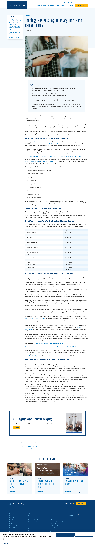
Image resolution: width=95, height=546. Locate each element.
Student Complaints (52, 523)
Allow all (65, 534)
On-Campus (31, 528)
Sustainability (12, 529)
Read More (12, 491)
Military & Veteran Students (34, 521)
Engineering (12, 521)
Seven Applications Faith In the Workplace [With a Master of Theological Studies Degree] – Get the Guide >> (54, 156)
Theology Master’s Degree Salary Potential (14, 23)
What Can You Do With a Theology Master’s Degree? (15, 20)
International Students (33, 519)
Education (11, 519)
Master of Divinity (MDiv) (32, 161)
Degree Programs (41, 5)
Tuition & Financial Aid (62, 5)
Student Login (70, 2)
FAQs (49, 515)
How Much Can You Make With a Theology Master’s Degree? (14, 28)
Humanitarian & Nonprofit (15, 525)
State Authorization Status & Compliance (56, 521)
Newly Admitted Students (53, 529)
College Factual (36, 142)
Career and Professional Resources (55, 525)
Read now (16, 427)
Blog (64, 2)
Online (29, 530)
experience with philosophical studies (35, 318)
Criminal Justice (12, 517)
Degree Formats (32, 526)
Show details (6, 543)
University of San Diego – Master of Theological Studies (48, 343)
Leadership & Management (15, 527)
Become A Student (33, 511)
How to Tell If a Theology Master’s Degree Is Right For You (15, 32)
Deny (84, 534)
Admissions (51, 5)
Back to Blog (13, 12)
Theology (28, 15)
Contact (49, 517)
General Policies (51, 519)
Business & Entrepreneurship (15, 513)
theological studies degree (56, 144)
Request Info (81, 5)
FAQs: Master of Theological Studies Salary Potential (15, 36)
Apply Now (80, 503)
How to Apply (68, 503)
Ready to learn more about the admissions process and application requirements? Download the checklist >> (53, 347)
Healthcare (11, 523)
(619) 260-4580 (70, 515)
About (71, 5)
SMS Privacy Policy (52, 527)
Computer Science (13, 515)
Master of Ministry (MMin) (47, 161)
